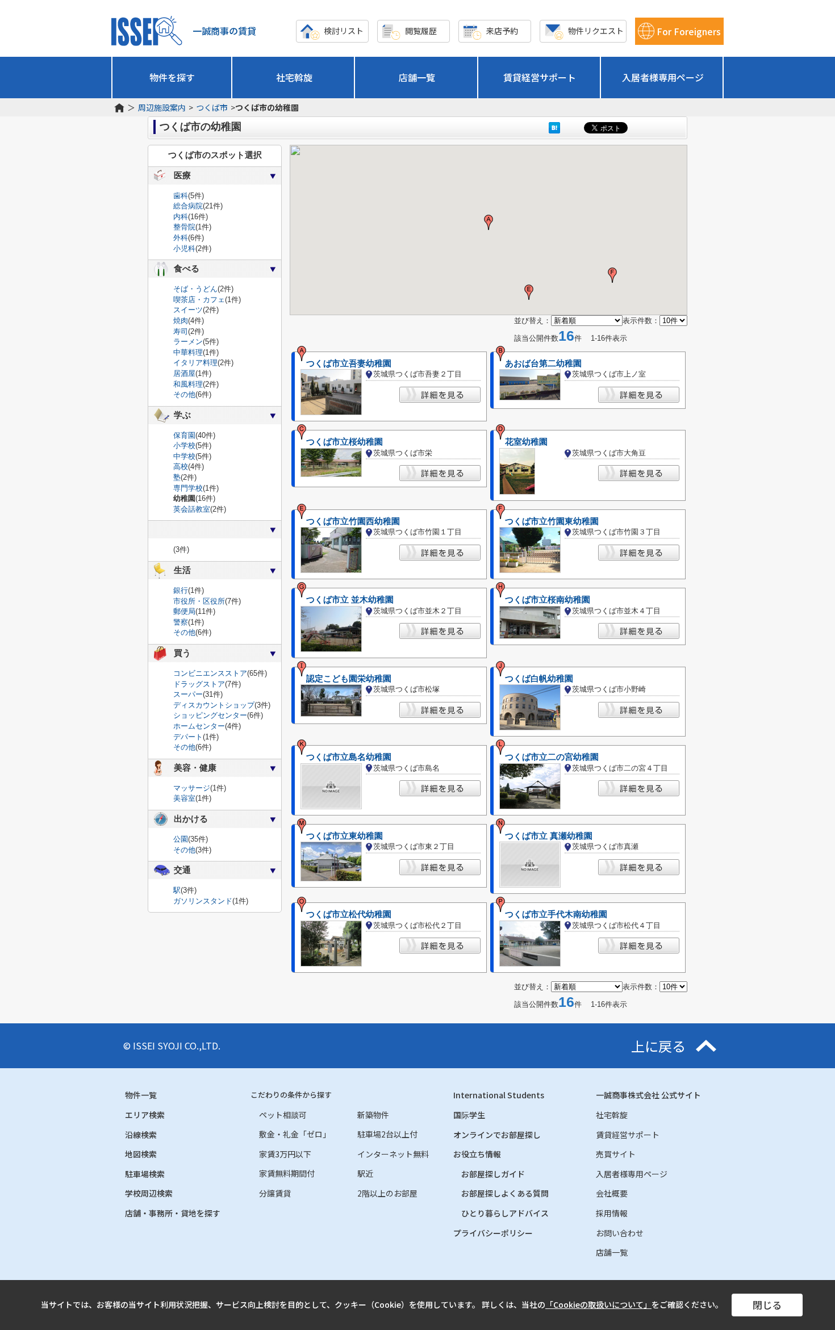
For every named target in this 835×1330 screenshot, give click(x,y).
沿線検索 (141, 1134)
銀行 (180, 590)
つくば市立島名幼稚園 (348, 757)
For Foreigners (689, 31)
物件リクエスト (596, 30)
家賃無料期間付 (287, 1173)
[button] (488, 222)
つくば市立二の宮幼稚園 (552, 757)
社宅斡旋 (294, 77)
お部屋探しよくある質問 (505, 1193)
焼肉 (180, 320)
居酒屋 (184, 373)
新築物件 (373, 1114)
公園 (180, 839)
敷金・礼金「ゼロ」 (295, 1134)
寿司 (180, 331)
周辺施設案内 (162, 107)
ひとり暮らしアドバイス (505, 1213)
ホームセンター (199, 726)
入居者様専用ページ (663, 77)
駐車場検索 (145, 1174)
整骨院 (184, 227)
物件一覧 (141, 1095)
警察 (180, 622)
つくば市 (212, 107)
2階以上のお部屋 (387, 1193)
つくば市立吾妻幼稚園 (348, 363)
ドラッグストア (199, 684)
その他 (184, 394)
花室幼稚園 (526, 441)
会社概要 (612, 1193)
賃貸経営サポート (539, 77)
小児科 (184, 248)
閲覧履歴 (421, 30)
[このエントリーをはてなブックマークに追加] (554, 127)
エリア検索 (145, 1114)
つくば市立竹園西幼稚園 (353, 521)
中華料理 (188, 352)
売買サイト (616, 1154)
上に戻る (658, 1046)
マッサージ (191, 788)
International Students (498, 1095)
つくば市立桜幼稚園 (344, 441)
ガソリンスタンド (202, 901)
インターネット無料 (393, 1154)
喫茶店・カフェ (199, 299)
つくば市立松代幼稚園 (348, 914)
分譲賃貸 (275, 1193)
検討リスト (344, 30)
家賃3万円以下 (285, 1154)
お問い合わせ (620, 1233)
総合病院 (188, 206)
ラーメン (188, 341)
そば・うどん (195, 289)
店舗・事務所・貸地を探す (172, 1213)
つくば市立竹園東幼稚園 (552, 521)
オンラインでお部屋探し (497, 1134)
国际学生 (469, 1114)
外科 (180, 237)
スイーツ (188, 310)
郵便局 (184, 611)
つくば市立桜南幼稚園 (547, 599)
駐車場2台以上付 (387, 1134)
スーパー (188, 694)
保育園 (184, 435)
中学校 (184, 456)
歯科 (180, 195)
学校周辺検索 (149, 1193)
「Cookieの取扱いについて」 (598, 1304)
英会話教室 (191, 509)
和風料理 (188, 384)
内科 (180, 216)
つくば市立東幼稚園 (344, 835)
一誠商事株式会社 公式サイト (648, 1095)
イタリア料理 (195, 362)
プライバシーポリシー (493, 1233)
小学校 (184, 445)
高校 (180, 466)
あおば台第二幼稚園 (543, 363)
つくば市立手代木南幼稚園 (556, 914)
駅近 (365, 1173)
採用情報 (612, 1213)
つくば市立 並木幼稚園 (350, 599)
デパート (188, 737)
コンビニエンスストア (210, 673)
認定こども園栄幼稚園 (348, 678)
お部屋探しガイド (493, 1174)
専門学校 (188, 488)
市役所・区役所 (199, 601)
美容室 (184, 798)
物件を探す (172, 77)
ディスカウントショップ (213, 705)
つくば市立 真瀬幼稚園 (548, 835)
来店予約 (502, 30)
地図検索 (141, 1154)
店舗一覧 (417, 77)
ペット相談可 (283, 1114)
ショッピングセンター (210, 715)
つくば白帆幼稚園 (539, 678)
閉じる (767, 1305)
